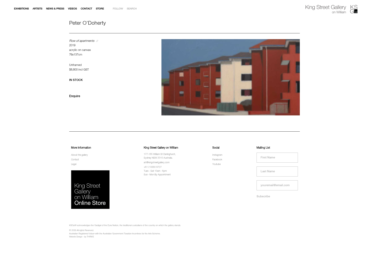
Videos (72, 9)
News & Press (55, 9)
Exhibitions (21, 9)
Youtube (216, 164)
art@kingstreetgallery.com (157, 162)
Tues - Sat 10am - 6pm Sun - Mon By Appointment (157, 173)
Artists (37, 9)
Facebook (217, 160)
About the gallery (79, 155)
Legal (73, 164)
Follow (118, 9)
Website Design (75, 237)
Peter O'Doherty (87, 23)
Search (132, 9)
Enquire (74, 96)
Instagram (217, 155)
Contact (86, 9)
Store (100, 9)
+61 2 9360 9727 (153, 167)
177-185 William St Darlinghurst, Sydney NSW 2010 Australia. (160, 156)
